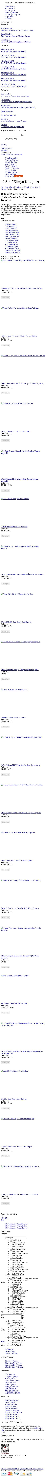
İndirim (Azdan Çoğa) (13, 250)
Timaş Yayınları (10, 1389)
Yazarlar (8, 19)
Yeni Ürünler (10, 6)
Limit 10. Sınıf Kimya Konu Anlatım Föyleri (16, 1147)
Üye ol (9, 148)
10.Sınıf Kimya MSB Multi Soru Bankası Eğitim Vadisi (20, 765)
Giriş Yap (4, 148)
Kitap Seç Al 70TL (12, 1416)
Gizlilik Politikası (37, 1469)
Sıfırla (3, 1341)
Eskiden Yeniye (10, 224)
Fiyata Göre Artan (11, 230)
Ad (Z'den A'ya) (11, 228)
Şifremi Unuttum (11, 1353)
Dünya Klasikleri (11, 1408)
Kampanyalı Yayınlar (12, 15)
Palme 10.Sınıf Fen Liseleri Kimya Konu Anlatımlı (19, 336)
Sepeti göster (5, 154)
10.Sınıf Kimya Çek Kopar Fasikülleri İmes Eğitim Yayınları (22, 574)
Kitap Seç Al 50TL (12, 1414)
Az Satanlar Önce (11, 246)
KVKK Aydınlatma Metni (10, 1469)
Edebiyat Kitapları (11, 1400)
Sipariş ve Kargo (11, 1361)
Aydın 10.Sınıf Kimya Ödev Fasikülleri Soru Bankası (20, 908)
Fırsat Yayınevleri (11, 13)
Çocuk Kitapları (11, 1404)
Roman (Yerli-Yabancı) (13, 1412)
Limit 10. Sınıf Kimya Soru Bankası (13, 1099)
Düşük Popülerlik (11, 238)
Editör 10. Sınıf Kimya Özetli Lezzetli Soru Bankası (19, 1194)
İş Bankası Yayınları (12, 1381)
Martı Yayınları (10, 1385)
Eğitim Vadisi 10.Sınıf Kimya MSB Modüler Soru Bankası (21, 288)
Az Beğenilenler (11, 242)
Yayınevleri (9, 17)
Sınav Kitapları (15, 187)
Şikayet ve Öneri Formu (13, 1363)
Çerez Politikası (25, 1469)
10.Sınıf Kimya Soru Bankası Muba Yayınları (17, 860)
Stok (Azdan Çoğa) (12, 234)
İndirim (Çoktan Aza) (12, 252)
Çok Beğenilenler (11, 244)
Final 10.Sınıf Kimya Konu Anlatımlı (14, 1003)
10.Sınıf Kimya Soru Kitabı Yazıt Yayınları (16, 431)
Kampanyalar (10, 11)
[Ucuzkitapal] (1, 132)
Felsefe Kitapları (11, 1402)
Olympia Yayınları (11, 1391)
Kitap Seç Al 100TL (12, 1418)
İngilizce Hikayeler (12, 1410)
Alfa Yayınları (10, 1374)
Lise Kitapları (25, 187)
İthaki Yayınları (10, 1383)
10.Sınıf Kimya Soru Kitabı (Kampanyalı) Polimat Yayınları (22, 384)
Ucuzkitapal (5, 187)
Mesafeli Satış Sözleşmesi (14, 1367)
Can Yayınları (10, 1379)
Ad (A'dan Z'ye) (11, 226)
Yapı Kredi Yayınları (12, 1393)
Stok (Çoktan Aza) (12, 236)
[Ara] (22, 135)
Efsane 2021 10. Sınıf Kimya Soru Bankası (16, 622)
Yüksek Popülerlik (12, 240)
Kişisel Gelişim (10, 1406)
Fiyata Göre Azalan (12, 232)
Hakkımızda (9, 1349)
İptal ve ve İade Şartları (13, 1365)
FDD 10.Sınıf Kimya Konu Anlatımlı (14, 527)
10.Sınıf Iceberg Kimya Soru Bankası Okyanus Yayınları (21, 813)
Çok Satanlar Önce (12, 248)
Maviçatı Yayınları (11, 1387)
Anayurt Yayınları (11, 1376)
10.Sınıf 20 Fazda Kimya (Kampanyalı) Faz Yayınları (20, 670)
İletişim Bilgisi (10, 1351)
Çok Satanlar (10, 8)
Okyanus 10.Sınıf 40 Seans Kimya (13, 717)
